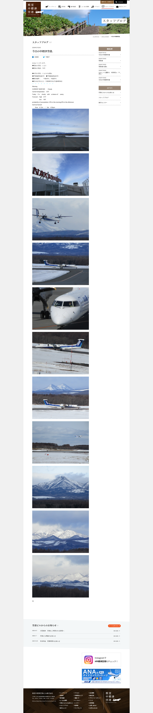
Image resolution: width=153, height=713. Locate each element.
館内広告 (92, 695)
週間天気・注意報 (106, 1)
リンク (91, 700)
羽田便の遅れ (103, 65)
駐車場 (76, 705)
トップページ (52, 6)
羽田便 (102, 59)
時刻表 (63, 6)
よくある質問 (85, 6)
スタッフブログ (109, 6)
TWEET (48, 57)
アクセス (96, 6)
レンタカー (77, 700)
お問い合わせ (93, 705)
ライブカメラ (78, 708)
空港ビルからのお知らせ (106, 92)
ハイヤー (77, 703)
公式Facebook (93, 708)
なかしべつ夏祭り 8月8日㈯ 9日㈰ (109, 72)
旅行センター (123, 6)
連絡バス (77, 698)
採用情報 (92, 703)
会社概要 (92, 693)
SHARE (37, 57)
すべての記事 (113, 625)
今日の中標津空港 (104, 54)
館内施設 (73, 6)
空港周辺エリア (79, 695)
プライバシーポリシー (95, 698)
